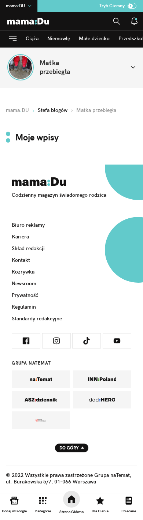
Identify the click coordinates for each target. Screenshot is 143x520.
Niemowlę (58, 38)
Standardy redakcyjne (37, 318)
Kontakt (21, 260)
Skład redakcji (28, 248)
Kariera (20, 237)
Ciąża (32, 38)
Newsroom (24, 283)
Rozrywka (23, 272)
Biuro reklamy (28, 225)
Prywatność (25, 295)
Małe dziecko (94, 38)
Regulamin (24, 307)
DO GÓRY (69, 448)
